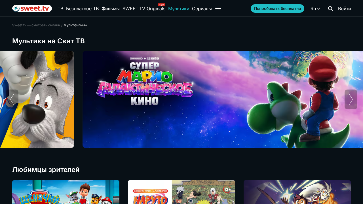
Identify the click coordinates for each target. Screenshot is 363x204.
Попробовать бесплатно (277, 8)
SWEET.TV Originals (144, 8)
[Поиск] (330, 8)
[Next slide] (351, 99)
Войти (344, 8)
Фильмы (111, 8)
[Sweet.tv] (32, 8)
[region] (181, 99)
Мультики (178, 8)
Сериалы (202, 8)
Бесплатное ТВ (82, 8)
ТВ (60, 8)
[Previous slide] (12, 99)
